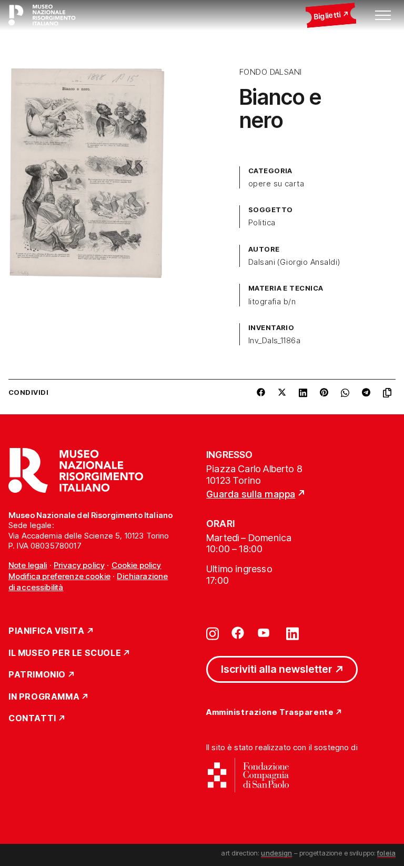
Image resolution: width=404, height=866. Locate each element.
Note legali (27, 565)
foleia (386, 853)
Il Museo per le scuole (64, 653)
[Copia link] (389, 392)
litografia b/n (272, 301)
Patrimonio (37, 675)
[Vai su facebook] (237, 632)
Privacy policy (79, 565)
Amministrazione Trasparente (270, 712)
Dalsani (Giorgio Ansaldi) (294, 262)
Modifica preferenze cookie (59, 576)
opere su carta (276, 183)
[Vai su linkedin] (292, 632)
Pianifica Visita (46, 631)
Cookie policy (136, 565)
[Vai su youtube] (265, 632)
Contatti (32, 718)
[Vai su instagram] (212, 632)
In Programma (43, 697)
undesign (276, 853)
